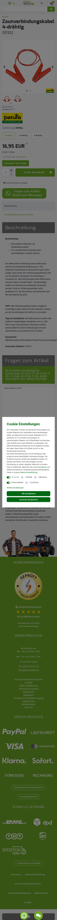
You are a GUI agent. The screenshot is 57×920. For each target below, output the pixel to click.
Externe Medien (17, 482)
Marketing (43, 477)
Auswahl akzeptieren (28, 499)
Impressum (42, 467)
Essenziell (15, 477)
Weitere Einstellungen (15, 488)
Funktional (34, 482)
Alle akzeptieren (28, 493)
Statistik (29, 477)
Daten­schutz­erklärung (28, 472)
